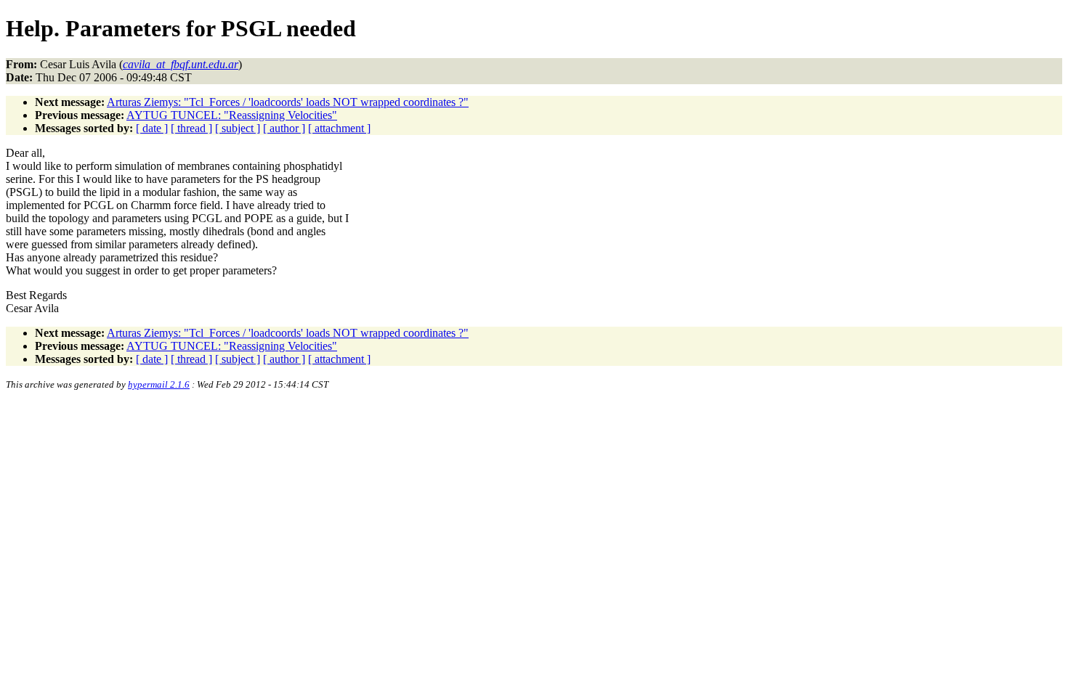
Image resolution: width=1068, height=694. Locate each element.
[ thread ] (191, 128)
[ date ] (152, 128)
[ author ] (284, 128)
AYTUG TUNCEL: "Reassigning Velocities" (231, 115)
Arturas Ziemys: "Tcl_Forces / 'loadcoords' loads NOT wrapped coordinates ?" (288, 102)
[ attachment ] (339, 128)
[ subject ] (237, 128)
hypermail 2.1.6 (159, 384)
